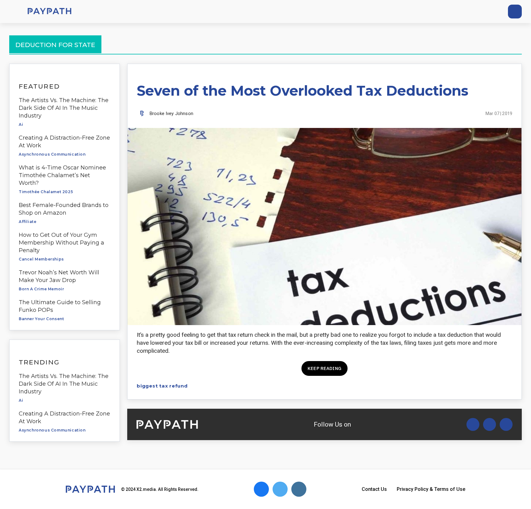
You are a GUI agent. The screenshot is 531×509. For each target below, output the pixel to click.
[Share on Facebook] (465, 386)
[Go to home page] (49, 11)
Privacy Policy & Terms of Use (431, 489)
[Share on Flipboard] (487, 386)
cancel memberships (41, 259)
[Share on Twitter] (476, 386)
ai (21, 124)
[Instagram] (492, 11)
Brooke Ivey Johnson (171, 113)
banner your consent (41, 318)
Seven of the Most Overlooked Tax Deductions (302, 90)
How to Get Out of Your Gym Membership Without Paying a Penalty (61, 243)
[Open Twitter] (472, 424)
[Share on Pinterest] (508, 386)
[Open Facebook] (489, 424)
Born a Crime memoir (41, 289)
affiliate (27, 221)
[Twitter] (469, 11)
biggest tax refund (162, 386)
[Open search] (515, 11)
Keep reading (324, 368)
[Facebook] (480, 11)
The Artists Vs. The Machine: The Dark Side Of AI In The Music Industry (63, 108)
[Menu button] (12, 12)
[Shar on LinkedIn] (498, 386)
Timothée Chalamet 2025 (46, 191)
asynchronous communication (52, 154)
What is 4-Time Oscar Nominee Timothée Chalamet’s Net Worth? (62, 175)
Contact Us (374, 489)
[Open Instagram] (506, 424)
